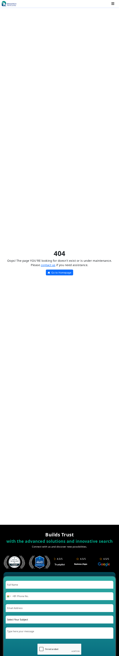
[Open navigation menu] (112, 3)
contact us (48, 265)
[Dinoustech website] (40, 561)
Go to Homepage (61, 272)
